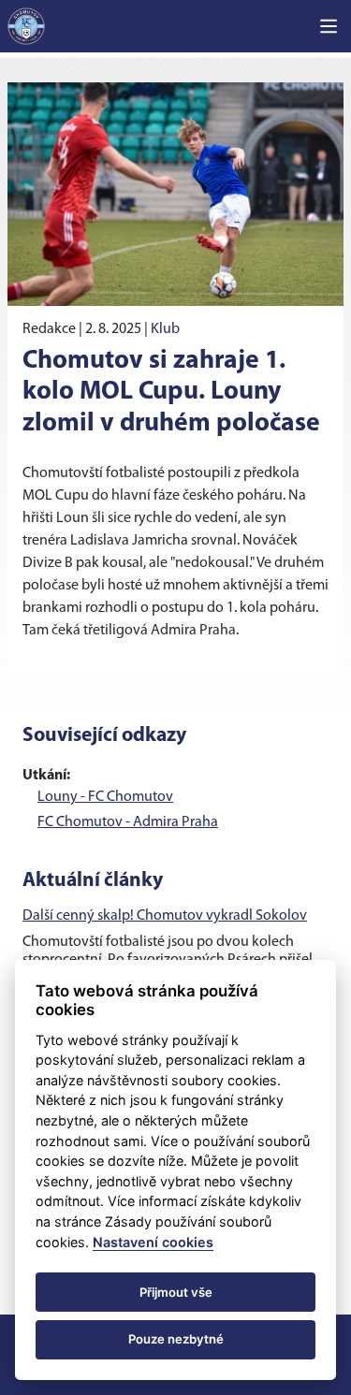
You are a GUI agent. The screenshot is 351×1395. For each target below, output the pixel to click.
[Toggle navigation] (329, 26)
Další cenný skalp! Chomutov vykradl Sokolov (164, 915)
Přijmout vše (175, 1292)
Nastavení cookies (153, 1242)
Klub (165, 329)
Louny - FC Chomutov (105, 797)
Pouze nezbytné (176, 1338)
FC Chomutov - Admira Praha (127, 822)
